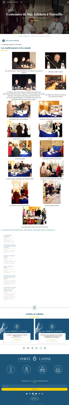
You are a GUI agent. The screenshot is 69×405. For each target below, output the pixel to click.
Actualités (26, 36)
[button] (68, 2)
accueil (21, 36)
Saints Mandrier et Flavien (8, 267)
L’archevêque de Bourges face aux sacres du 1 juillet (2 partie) (10, 289)
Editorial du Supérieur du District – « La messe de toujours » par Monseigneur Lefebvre (52, 336)
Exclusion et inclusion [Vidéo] (9, 256)
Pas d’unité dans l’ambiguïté (8, 236)
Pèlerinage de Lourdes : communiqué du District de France (10, 246)
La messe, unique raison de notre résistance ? (17, 335)
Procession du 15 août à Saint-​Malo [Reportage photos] (9, 277)
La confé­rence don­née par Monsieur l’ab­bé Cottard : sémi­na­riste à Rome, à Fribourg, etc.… (28, 230)
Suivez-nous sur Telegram (12, 40)
